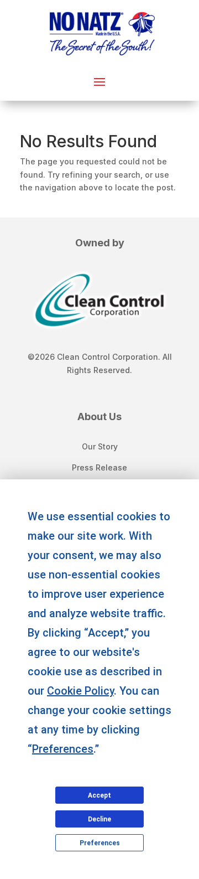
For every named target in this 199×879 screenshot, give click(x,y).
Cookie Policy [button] (80, 690)
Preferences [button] (62, 749)
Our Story (100, 446)
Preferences (100, 843)
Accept (99, 795)
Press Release (99, 467)
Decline (99, 819)
